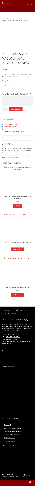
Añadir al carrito (16, 109)
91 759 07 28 (9, 337)
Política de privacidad (10, 441)
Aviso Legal (7, 425)
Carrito (27, 481)
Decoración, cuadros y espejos (15, 19)
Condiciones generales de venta (13, 431)
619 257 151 (16, 337)
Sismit (23, 476)
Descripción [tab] (5, 138)
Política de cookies (9, 438)
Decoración (27, 19)
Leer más (17, 205)
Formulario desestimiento (11, 435)
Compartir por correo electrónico (14, 131)
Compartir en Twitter (11, 124)
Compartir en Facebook (11, 126)
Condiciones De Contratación (12, 428)
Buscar (17, 483)
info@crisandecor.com (12, 335)
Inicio (4, 19)
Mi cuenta (6, 483)
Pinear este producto (11, 129)
